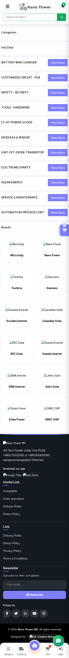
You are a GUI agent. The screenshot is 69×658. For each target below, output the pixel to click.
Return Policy (11, 514)
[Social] (7, 613)
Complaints (10, 491)
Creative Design (46, 636)
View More (58, 62)
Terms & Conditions (15, 558)
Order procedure (13, 498)
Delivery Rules (12, 506)
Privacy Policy (12, 550)
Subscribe (36, 594)
